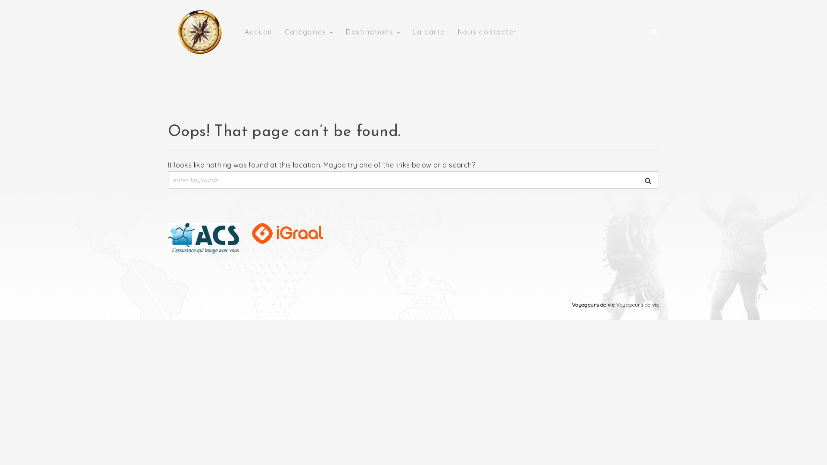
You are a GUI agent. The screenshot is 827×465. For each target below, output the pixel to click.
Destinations (371, 32)
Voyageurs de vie (593, 304)
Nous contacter (487, 32)
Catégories (307, 32)
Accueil (258, 32)
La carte (429, 32)
